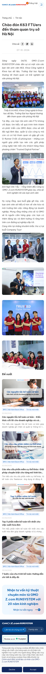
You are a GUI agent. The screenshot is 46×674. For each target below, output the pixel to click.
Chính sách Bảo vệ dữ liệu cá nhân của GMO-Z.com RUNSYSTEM (21, 660)
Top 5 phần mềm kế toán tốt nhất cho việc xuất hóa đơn (21, 523)
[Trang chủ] (14, 4)
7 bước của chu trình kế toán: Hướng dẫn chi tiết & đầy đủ (22, 575)
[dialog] (23, 660)
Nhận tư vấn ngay (23, 609)
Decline (12, 669)
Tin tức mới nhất (32, 410)
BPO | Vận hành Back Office (13, 410)
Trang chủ (7, 18)
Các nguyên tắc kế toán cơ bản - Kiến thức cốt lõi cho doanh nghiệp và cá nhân (21, 419)
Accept (33, 669)
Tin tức (18, 18)
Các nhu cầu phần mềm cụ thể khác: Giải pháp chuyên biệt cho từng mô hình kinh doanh (23, 471)
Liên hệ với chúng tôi (13, 630)
